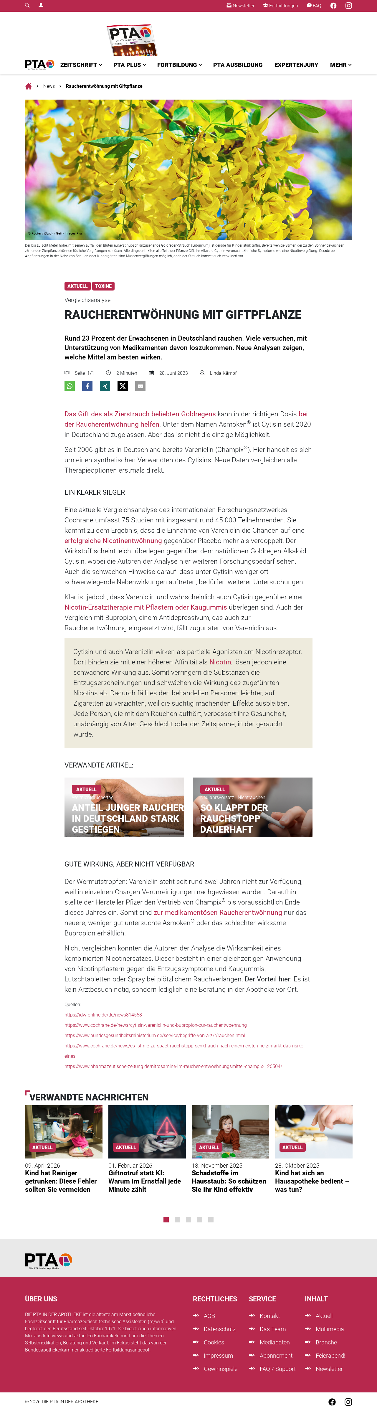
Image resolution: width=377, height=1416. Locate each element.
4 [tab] (199, 1219)
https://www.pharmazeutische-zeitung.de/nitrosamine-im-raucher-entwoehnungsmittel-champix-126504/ (173, 1066)
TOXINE (103, 286)
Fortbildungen (283, 6)
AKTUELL (77, 286)
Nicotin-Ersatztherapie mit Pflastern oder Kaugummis (146, 607)
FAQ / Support (277, 1368)
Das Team (272, 1329)
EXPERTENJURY (296, 64)
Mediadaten (274, 1342)
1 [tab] (166, 1219)
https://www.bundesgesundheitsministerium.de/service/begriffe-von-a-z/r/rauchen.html (155, 1035)
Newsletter (243, 6)
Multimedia (329, 1329)
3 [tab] (188, 1219)
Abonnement (275, 1355)
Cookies (213, 1342)
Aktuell (323, 1315)
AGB (208, 1315)
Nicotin (220, 662)
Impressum (217, 1355)
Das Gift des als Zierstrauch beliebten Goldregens (140, 414)
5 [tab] (211, 1219)
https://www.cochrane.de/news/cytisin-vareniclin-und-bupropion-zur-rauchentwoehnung (156, 1025)
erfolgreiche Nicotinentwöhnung (113, 541)
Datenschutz (219, 1329)
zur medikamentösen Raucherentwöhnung (218, 913)
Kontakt (269, 1315)
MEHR (338, 64)
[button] (70, 386)
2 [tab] (177, 1219)
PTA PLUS (127, 64)
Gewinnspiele (219, 1368)
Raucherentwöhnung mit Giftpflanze (104, 86)
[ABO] (133, 34)
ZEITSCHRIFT (78, 64)
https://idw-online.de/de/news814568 (103, 1015)
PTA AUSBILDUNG (238, 64)
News (49, 86)
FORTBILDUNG (177, 64)
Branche (325, 1342)
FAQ (316, 6)
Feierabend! (329, 1355)
